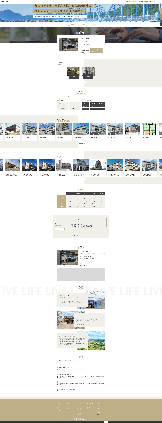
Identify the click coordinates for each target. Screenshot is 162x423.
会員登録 (160, 17)
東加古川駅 (62, 198)
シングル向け (101, 106)
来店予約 (160, 11)
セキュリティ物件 (101, 109)
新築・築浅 (85, 103)
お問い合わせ (99, 412)
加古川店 (58, 414)
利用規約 (88, 407)
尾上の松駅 (62, 206)
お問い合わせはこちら (97, 49)
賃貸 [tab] (69, 96)
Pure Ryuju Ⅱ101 (73, 230)
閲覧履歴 (159, 3)
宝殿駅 (61, 203)
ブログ (58, 408)
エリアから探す (69, 407)
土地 (82, 406)
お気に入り (154, 3)
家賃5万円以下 (85, 106)
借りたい (130, 3)
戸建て (78, 406)
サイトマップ (89, 408)
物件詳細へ (71, 233)
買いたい (134, 3)
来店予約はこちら (96, 51)
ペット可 (93, 103)
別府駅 (61, 201)
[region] (88, 227)
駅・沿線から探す (69, 405)
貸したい (141, 3)
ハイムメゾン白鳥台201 (74, 235)
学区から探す (69, 410)
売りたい (138, 3)
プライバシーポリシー (90, 405)
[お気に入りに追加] (2, 124)
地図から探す (69, 408)
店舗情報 (145, 3)
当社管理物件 (93, 109)
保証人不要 (85, 109)
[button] (65, 52)
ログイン (149, 3)
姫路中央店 (98, 406)
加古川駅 (61, 196)
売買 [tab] (93, 96)
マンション (80, 406)
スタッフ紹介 (58, 405)
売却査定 (160, 24)
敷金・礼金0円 (101, 103)
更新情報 (58, 407)
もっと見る (81, 82)
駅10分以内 (93, 106)
